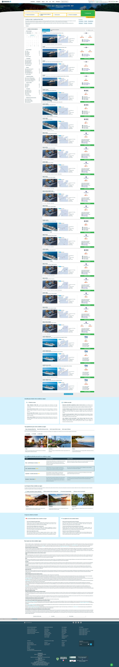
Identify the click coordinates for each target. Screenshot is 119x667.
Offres (53, 1)
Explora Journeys (72, 419)
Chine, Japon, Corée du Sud (48, 191)
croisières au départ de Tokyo (84, 602)
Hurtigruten (63, 638)
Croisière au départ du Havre (83, 633)
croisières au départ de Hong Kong (33, 606)
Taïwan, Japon (45, 89)
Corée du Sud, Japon (47, 365)
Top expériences (90, 21)
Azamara (88, 414)
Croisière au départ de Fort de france (84, 631)
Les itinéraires (81, 21)
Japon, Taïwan (45, 249)
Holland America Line (83, 414)
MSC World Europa (47, 634)
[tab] (30, 429)
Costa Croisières (70, 410)
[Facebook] (73, 622)
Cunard (67, 415)
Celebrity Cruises (77, 414)
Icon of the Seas (46, 635)
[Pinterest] (81, 622)
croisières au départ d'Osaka (30, 604)
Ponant (78, 418)
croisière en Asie (75, 606)
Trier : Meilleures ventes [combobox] (89, 30)
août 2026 (32, 35)
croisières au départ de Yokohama (31, 601)
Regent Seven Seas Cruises (87, 418)
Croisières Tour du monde (31, 633)
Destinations (33, 1)
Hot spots (85, 23)
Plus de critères (28, 56)
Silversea (81, 418)
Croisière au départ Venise (83, 634)
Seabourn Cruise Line (65, 419)
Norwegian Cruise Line (28, 578)
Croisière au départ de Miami (83, 632)
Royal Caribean (64, 631)
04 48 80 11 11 (41, 656)
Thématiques (58, 1)
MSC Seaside (46, 631)
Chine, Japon (45, 132)
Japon (45, 32)
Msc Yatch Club (64, 632)
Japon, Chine (45, 118)
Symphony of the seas (47, 633)
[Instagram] (78, 622)
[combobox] (53, 11)
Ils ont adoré (90, 23)
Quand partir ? (81, 23)
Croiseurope (63, 633)
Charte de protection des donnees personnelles (34, 650)
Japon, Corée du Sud (47, 336)
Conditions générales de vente (31, 644)
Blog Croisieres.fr (47, 644)
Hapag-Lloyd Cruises (79, 419)
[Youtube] (76, 622)
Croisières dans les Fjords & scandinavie (33, 632)
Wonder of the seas (47, 632)
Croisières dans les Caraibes (31, 631)
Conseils (85, 21)
